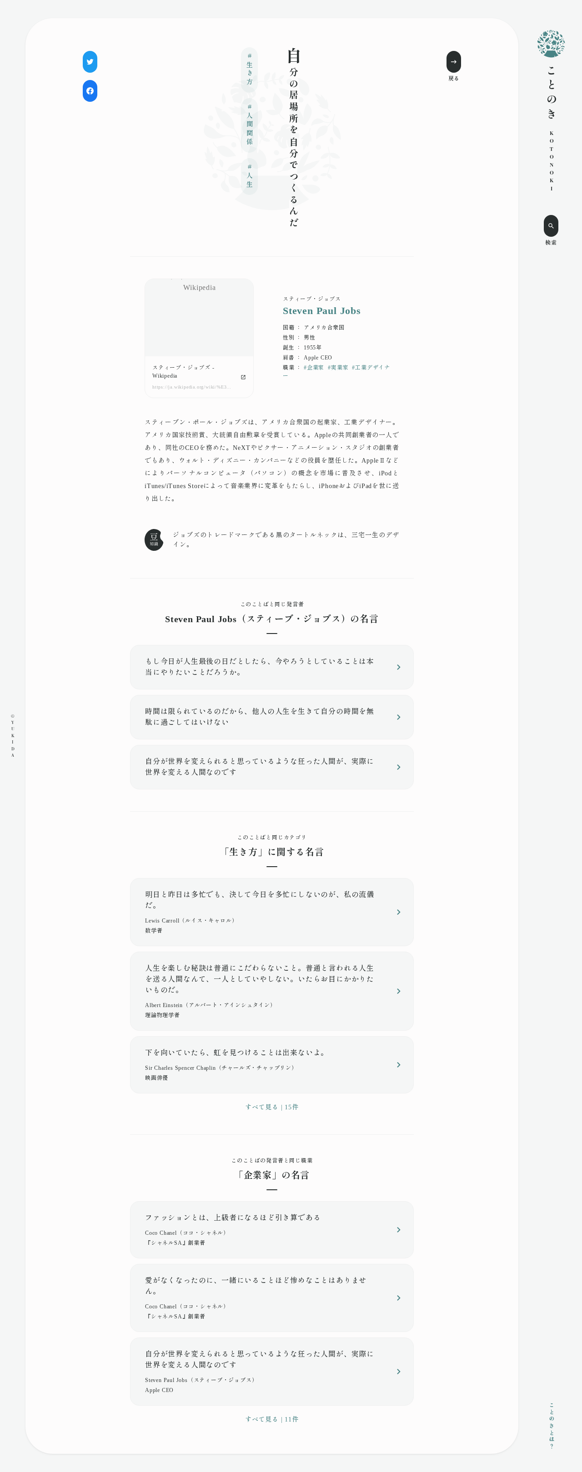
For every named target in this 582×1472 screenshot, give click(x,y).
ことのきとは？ (551, 1426)
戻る (453, 78)
